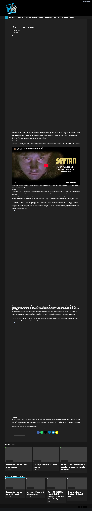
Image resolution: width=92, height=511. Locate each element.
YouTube (21, 426)
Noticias (25, 17)
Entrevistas (33, 17)
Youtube (56, 17)
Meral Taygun (43, 185)
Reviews (41, 17)
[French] (86, 1)
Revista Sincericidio (30, 131)
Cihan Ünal (31, 185)
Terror (23, 436)
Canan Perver (23, 185)
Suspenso (19, 436)
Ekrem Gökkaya (74, 185)
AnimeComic (48, 17)
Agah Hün (55, 185)
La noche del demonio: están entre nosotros (16, 465)
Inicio (19, 17)
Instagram (64, 17)
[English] (84, 1)
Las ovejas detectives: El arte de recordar (45, 465)
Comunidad (12, 17)
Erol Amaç (64, 185)
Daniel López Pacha (18, 141)
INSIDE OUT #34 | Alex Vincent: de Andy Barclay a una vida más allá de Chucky (73, 466)
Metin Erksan (43, 134)
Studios (71, 17)
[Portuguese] (88, 1)
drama (15, 436)
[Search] (86, 17)
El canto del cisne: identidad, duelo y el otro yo (75, 494)
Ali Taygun (18, 187)
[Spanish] (90, 1)
